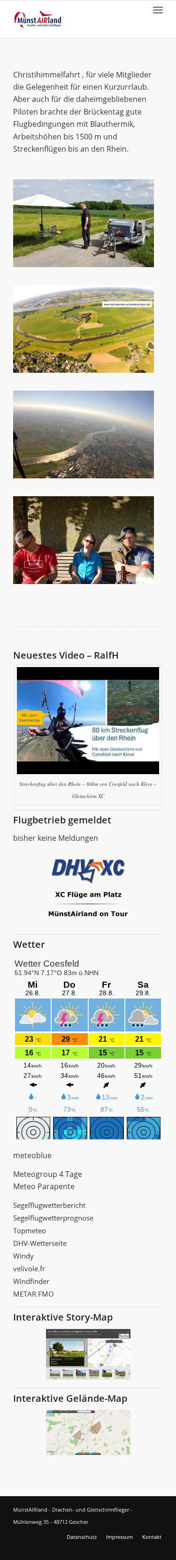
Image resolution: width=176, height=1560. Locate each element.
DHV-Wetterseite (40, 1243)
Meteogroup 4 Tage (47, 1174)
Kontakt (151, 1536)
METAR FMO (33, 1294)
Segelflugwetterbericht (49, 1205)
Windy (23, 1255)
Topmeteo (29, 1230)
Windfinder (31, 1281)
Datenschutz (82, 1536)
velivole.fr (29, 1268)
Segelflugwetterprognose (53, 1217)
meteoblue (32, 1155)
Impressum (119, 1536)
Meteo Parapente (44, 1186)
